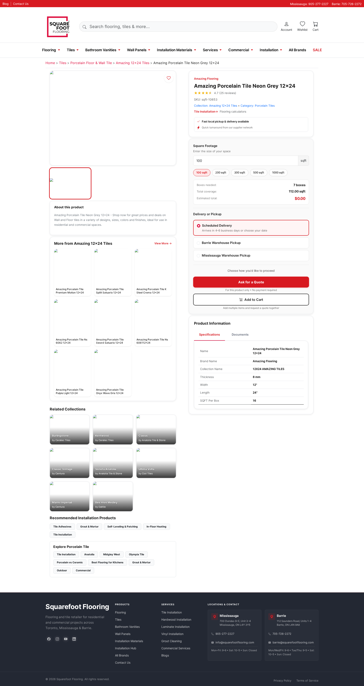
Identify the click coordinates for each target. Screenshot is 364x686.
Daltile (102, 506)
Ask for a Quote (251, 282)
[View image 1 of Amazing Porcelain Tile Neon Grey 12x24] (70, 183)
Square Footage (205, 146)
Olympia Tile (136, 554)
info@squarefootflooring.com (234, 642)
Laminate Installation (175, 626)
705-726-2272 (282, 633)
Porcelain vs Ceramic (70, 562)
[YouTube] (65, 639)
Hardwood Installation (176, 619)
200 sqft (220, 172)
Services (210, 50)
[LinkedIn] (74, 639)
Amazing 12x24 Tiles (132, 63)
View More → (163, 243)
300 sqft (239, 172)
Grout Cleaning (171, 641)
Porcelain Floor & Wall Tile (91, 63)
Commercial (238, 50)
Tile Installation (62, 534)
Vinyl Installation (172, 634)
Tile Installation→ (206, 111)
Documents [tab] (240, 334)
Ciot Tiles (147, 473)
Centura (59, 473)
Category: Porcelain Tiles (258, 105)
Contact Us (20, 3)
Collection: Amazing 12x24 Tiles (215, 105)
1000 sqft (278, 172)
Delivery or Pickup (207, 214)
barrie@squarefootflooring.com (293, 642)
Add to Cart (253, 299)
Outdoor (62, 570)
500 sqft (258, 172)
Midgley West (111, 554)
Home (50, 63)
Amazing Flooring (206, 78)
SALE (317, 50)
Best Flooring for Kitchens (107, 562)
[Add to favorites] (168, 78)
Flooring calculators (233, 111)
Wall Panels (136, 50)
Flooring (49, 50)
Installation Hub (125, 648)
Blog (6, 3)
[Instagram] (57, 639)
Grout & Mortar (89, 526)
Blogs (165, 655)
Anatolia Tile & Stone (154, 440)
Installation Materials (174, 50)
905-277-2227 (224, 633)
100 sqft (201, 172)
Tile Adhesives (62, 526)
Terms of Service (307, 680)
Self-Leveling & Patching (122, 526)
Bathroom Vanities (100, 50)
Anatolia (89, 554)
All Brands (297, 50)
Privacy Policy (282, 680)
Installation (269, 50)
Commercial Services (175, 648)
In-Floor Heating (156, 526)
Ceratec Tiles (62, 440)
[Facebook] (49, 639)
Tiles (71, 50)
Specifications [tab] (209, 334)
